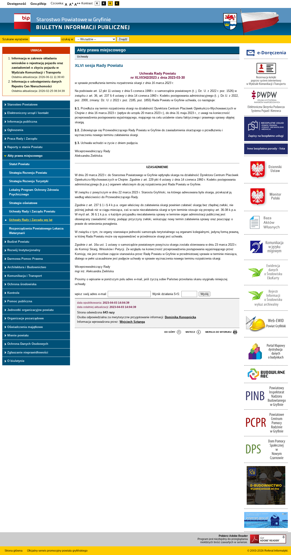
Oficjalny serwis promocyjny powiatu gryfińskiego (57, 550)
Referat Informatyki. (276, 550)
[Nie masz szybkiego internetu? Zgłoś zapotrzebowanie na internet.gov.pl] (266, 529)
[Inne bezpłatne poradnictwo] (266, 153)
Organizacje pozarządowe (25, 318)
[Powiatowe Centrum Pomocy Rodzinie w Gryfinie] (266, 433)
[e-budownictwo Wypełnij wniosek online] (266, 506)
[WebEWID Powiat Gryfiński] (266, 334)
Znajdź (123, 39)
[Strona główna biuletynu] (67, 32)
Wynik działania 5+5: (166, 294)
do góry (169, 332)
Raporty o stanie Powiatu (25, 147)
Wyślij (204, 294)
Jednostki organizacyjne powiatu (30, 310)
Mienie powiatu (18, 335)
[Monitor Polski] (266, 208)
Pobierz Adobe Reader (233, 536)
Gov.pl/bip (38, 3)
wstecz (190, 332)
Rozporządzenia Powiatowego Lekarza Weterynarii (36, 231)
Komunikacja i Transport (24, 276)
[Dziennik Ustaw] (266, 180)
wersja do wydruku (218, 332)
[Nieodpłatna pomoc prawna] (266, 140)
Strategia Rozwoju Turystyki (28, 181)
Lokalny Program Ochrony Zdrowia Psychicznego (34, 192)
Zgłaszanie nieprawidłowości (27, 352)
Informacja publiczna (22, 121)
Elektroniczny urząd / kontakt (27, 113)
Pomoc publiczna (19, 301)
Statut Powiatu (19, 164)
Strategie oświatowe (23, 203)
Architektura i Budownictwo (26, 267)
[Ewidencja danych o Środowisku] (266, 282)
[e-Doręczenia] (266, 56)
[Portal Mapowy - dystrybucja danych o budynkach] (266, 363)
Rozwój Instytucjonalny (23, 250)
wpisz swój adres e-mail (90, 294)
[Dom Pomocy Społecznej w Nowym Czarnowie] (266, 460)
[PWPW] (266, 113)
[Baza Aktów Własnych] (266, 232)
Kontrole (13, 293)
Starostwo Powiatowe (22, 104)
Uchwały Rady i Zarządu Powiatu (32, 211)
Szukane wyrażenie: (15, 39)
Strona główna (14, 550)
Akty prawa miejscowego (25, 155)
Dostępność (16, 3)
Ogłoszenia (15, 130)
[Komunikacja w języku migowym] (266, 257)
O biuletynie (15, 361)
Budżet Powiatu (18, 241)
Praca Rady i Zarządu (22, 138)
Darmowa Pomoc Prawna (25, 258)
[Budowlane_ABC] (266, 380)
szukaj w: (67, 39)
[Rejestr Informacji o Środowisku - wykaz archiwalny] (266, 308)
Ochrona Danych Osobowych (27, 344)
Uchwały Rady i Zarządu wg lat (30, 220)
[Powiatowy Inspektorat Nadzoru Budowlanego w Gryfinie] (266, 407)
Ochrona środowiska (21, 284)
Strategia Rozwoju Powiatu (28, 172)
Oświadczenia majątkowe (25, 327)
